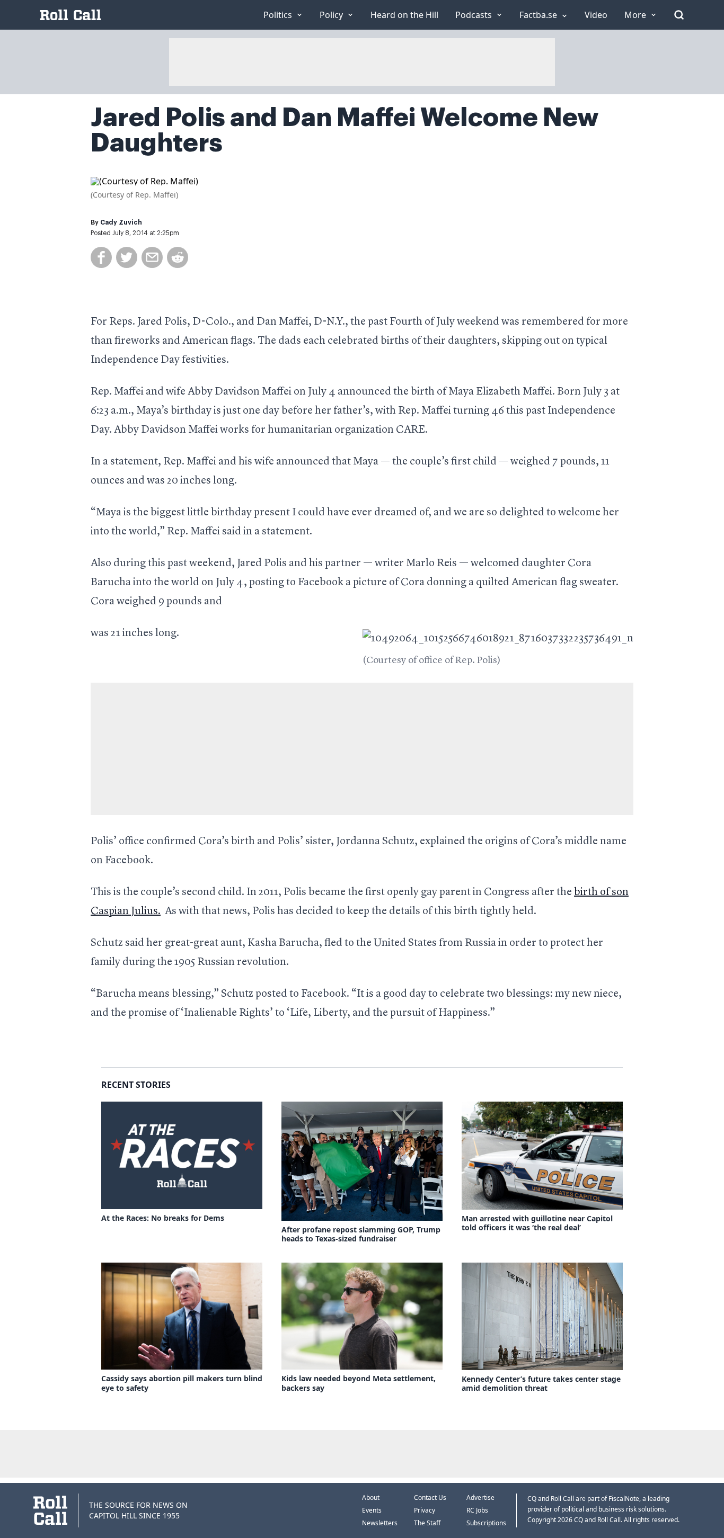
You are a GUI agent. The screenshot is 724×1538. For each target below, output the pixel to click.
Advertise (480, 1497)
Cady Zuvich (121, 222)
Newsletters (380, 1522)
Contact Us (430, 1497)
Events (372, 1510)
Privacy (424, 1510)
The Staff (427, 1522)
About (370, 1497)
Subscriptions (486, 1522)
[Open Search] (679, 15)
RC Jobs (477, 1510)
